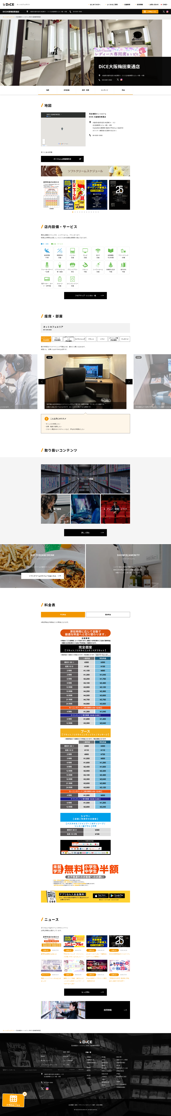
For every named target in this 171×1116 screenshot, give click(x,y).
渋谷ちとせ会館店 (107, 1071)
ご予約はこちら (151, 11)
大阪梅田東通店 (120, 1087)
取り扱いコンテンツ (46, 1060)
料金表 (43, 1056)
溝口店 (118, 1065)
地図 (47, 90)
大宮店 (88, 1078)
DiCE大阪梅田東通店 (11, 11)
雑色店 (103, 1085)
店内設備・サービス (68, 1056)
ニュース (43, 1052)
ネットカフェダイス (8, 17)
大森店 (103, 1079)
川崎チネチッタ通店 (122, 1059)
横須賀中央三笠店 (121, 1076)
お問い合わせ (154, 4)
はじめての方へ (95, 4)
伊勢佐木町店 (120, 1071)
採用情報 (140, 4)
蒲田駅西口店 (105, 1082)
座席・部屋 (85, 90)
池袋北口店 (105, 1062)
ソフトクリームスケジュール (49, 1064)
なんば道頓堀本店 (121, 1084)
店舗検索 (127, 4)
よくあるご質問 (112, 4)
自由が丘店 (105, 1074)
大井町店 (104, 1076)
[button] (42, 381)
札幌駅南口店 (90, 1059)
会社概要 (71, 1105)
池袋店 (103, 1065)
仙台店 (88, 1070)
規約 (76, 1105)
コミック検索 (67, 1060)
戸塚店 (118, 1074)
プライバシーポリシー (85, 1105)
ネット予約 (66, 1064)
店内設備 (66, 90)
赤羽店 (103, 1059)
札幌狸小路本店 (91, 1062)
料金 (123, 90)
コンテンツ (104, 90)
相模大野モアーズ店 (122, 1068)
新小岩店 (104, 1068)
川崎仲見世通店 (120, 1062)
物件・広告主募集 (98, 1105)
